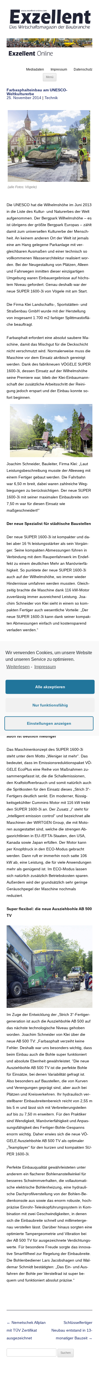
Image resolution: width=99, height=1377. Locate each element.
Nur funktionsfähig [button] (50, 705)
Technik (51, 97)
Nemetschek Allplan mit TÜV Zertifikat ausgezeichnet (26, 1330)
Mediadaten (35, 69)
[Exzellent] (49, 29)
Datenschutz (83, 69)
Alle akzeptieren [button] (50, 687)
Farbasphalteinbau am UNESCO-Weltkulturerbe (37, 92)
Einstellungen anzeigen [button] (49, 723)
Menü (49, 77)
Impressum (59, 69)
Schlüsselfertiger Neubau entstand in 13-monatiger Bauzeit (71, 1330)
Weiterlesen (18, 666)
